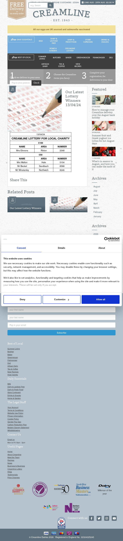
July (95, 190)
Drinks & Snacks (105, 40)
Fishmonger (99, 57)
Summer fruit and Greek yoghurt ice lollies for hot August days (103, 139)
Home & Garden (53, 49)
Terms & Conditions (15, 410)
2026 (95, 233)
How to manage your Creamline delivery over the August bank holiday (103, 114)
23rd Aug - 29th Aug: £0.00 (98, 2)
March (96, 207)
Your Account (13, 407)
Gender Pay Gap (14, 421)
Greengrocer (83, 57)
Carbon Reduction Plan (17, 424)
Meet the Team (14, 457)
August (96, 186)
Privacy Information (15, 416)
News (10, 463)
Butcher (57, 57)
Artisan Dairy (45, 65)
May (95, 199)
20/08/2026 (96, 132)
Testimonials (13, 474)
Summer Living (42, 57)
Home (10, 451)
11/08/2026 (96, 158)
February (97, 211)
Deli (111, 57)
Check (36, 83)
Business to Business (16, 466)
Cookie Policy (13, 419)
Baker (68, 57)
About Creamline (14, 454)
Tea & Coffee (61, 65)
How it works (13, 374)
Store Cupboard (88, 40)
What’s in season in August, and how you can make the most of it (103, 165)
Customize (59, 299)
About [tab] (101, 248)
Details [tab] (61, 248)
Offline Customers (61, 2)
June (95, 194)
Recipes (11, 460)
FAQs (10, 471)
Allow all (100, 299)
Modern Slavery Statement (18, 427)
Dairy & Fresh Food (71, 40)
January (97, 216)
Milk (41, 40)
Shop (21, 39)
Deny (22, 299)
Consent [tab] (21, 248)
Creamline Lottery (70, 49)
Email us (11, 439)
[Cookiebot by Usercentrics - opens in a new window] (106, 239)
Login (76, 2)
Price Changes (14, 477)
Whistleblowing (14, 430)
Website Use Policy (15, 413)
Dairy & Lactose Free (54, 40)
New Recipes (78, 65)
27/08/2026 (96, 106)
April (95, 203)
